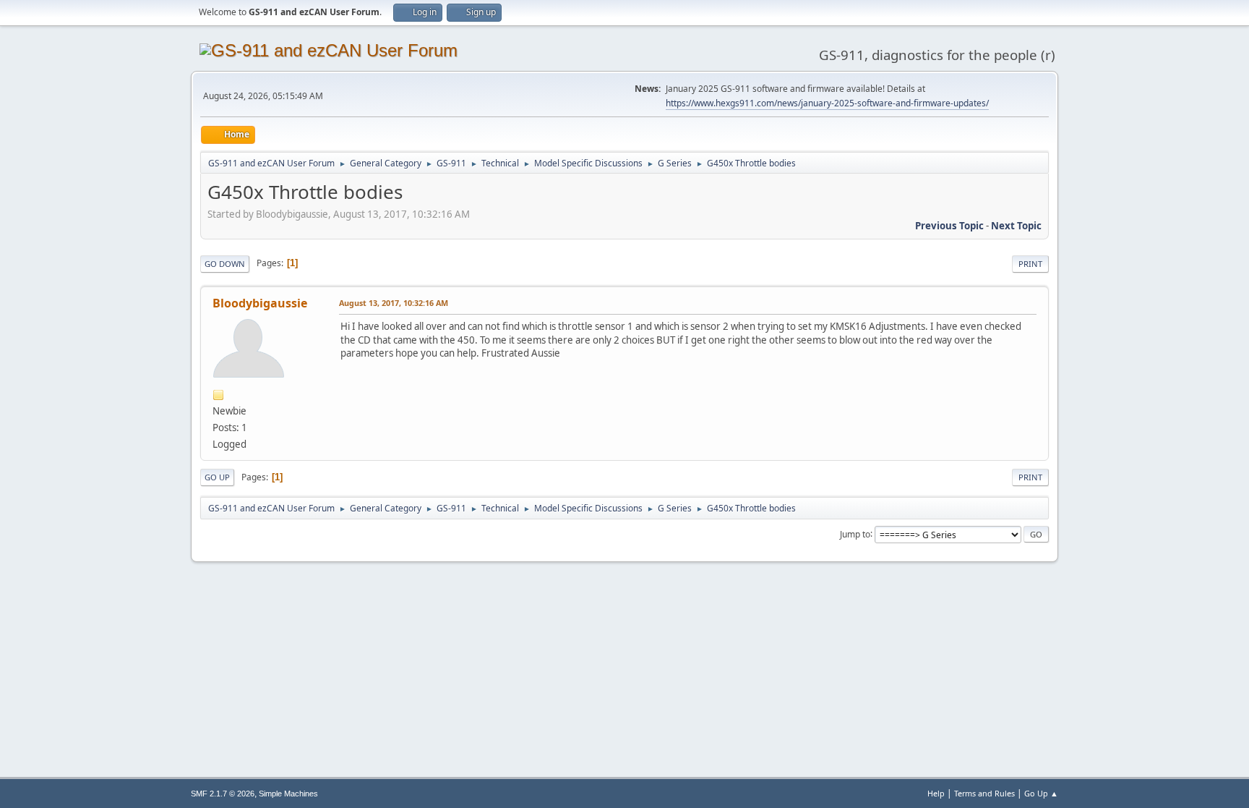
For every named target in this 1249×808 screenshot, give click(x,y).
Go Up (217, 477)
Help (936, 793)
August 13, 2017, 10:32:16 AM (393, 302)
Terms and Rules (984, 793)
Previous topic (949, 225)
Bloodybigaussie (260, 303)
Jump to (855, 533)
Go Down (225, 263)
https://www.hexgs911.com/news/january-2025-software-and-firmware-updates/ (827, 103)
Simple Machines (288, 793)
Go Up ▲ (1041, 793)
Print (1030, 263)
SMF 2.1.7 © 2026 (222, 793)
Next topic (1016, 225)
